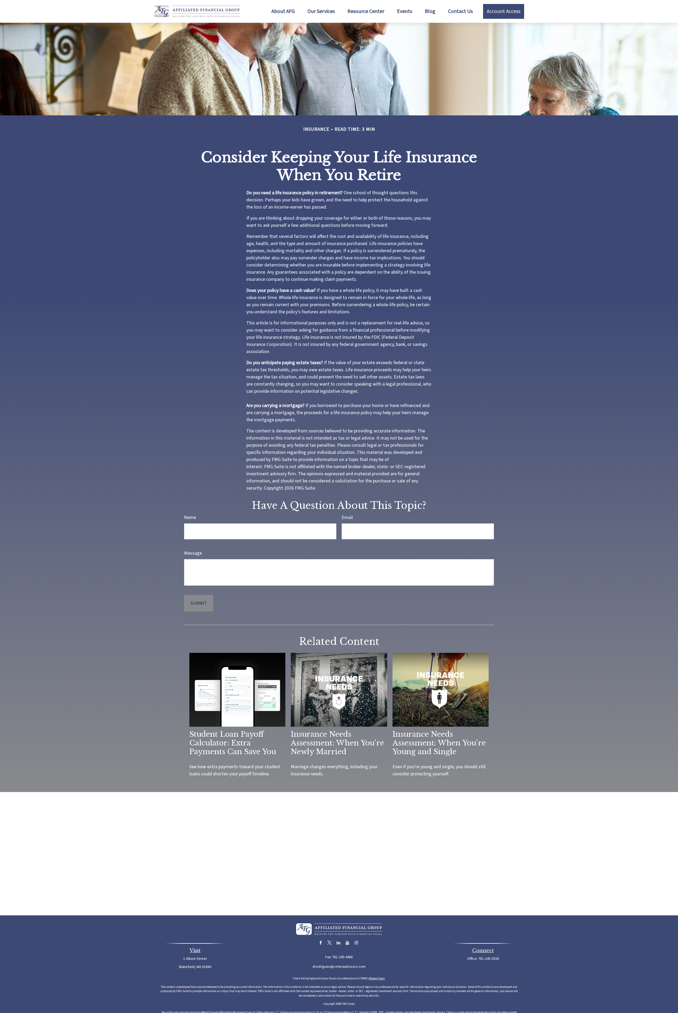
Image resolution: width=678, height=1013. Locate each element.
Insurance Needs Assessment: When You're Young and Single (439, 743)
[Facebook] (320, 942)
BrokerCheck (377, 978)
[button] (283, 11)
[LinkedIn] (338, 942)
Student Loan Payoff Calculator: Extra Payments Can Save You (232, 743)
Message (193, 553)
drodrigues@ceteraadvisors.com (339, 966)
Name (190, 517)
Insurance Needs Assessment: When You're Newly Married (337, 743)
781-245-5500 (488, 958)
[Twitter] (329, 942)
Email (347, 517)
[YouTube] (347, 942)
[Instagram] (356, 942)
